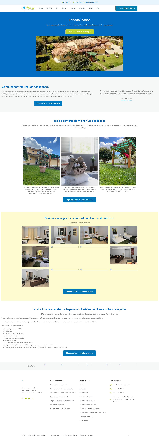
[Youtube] (29, 398)
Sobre (41, 8)
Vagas (91, 8)
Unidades (82, 8)
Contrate (49, 8)
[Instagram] (32, 398)
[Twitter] (26, 398)
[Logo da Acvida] (28, 8)
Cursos (63, 8)
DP (57, 8)
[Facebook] (22, 398)
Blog (98, 8)
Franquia (72, 8)
